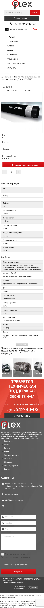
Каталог (11, 50)
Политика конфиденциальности (30, 580)
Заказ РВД (8, 459)
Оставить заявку (22, 18)
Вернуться (22, 344)
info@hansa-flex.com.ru (20, 29)
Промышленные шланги (31, 77)
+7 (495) (25, 23)
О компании (12, 41)
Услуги (10, 46)
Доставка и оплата (16, 64)
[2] (12, 367)
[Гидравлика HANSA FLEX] (22, 4)
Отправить (18, 572)
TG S (21, 79)
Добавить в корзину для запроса (25, 165)
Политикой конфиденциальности (15, 557)
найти (35, 12)
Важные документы (11, 466)
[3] (32, 367)
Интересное (12, 55)
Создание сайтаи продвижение (19, 587)
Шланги (17, 77)
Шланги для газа (10, 79)
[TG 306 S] (21, 112)
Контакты (11, 68)
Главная (11, 37)
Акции (6, 451)
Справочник (12, 59)
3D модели (8, 462)
